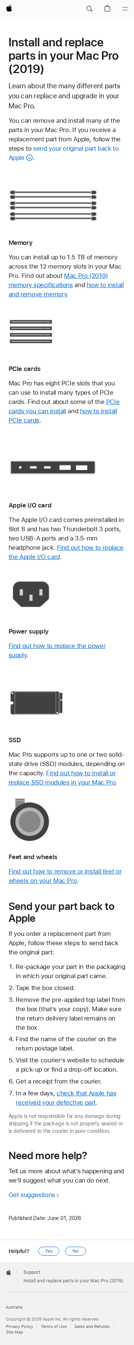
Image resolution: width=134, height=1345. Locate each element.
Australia (14, 1307)
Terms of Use (54, 1326)
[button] (89, 9)
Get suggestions (32, 1194)
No (76, 1251)
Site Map (14, 1332)
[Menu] (125, 9)
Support (31, 1272)
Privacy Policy (19, 1326)
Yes (48, 1251)
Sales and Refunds (92, 1326)
